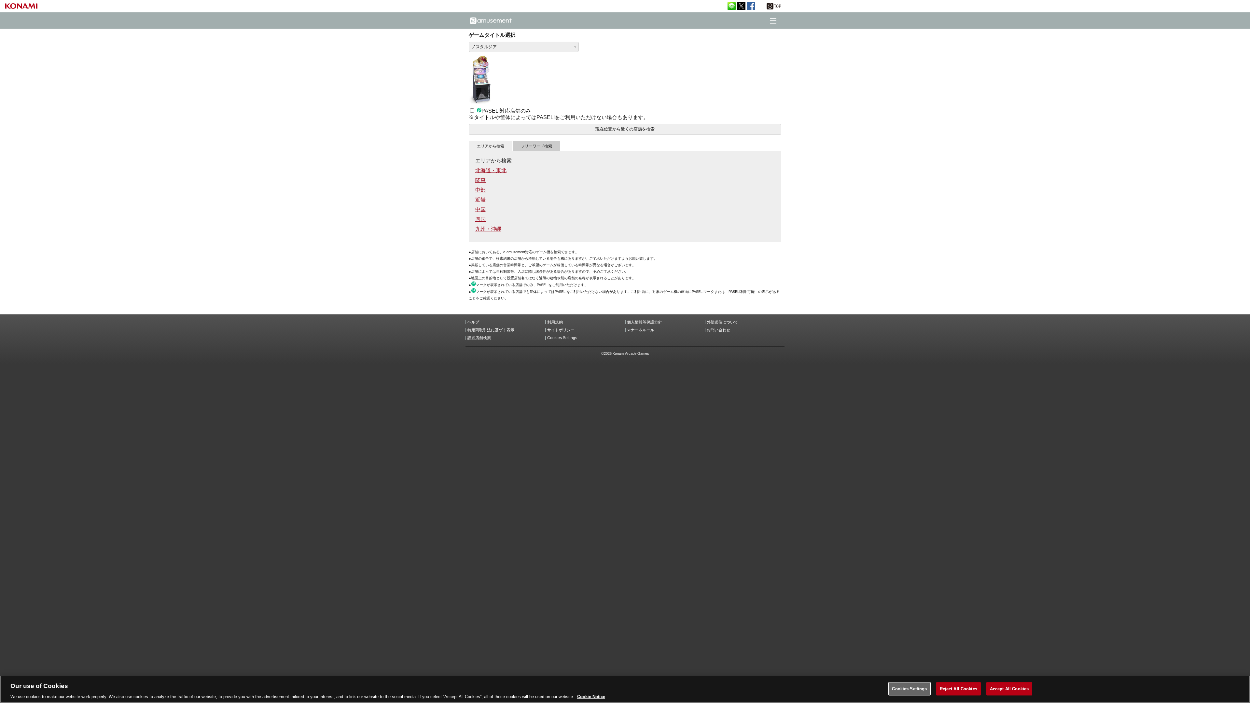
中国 (480, 209)
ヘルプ (473, 322)
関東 (480, 180)
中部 (480, 190)
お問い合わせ (718, 330)
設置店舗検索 (479, 338)
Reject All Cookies (958, 688)
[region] (625, 689)
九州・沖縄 (488, 229)
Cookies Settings (909, 688)
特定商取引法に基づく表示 (490, 330)
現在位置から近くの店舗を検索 (625, 129)
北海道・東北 (491, 170)
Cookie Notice (591, 696)
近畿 (480, 199)
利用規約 (555, 322)
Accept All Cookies (1009, 688)
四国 (480, 219)
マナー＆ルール (640, 330)
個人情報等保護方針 (644, 322)
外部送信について (722, 322)
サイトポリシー (561, 330)
